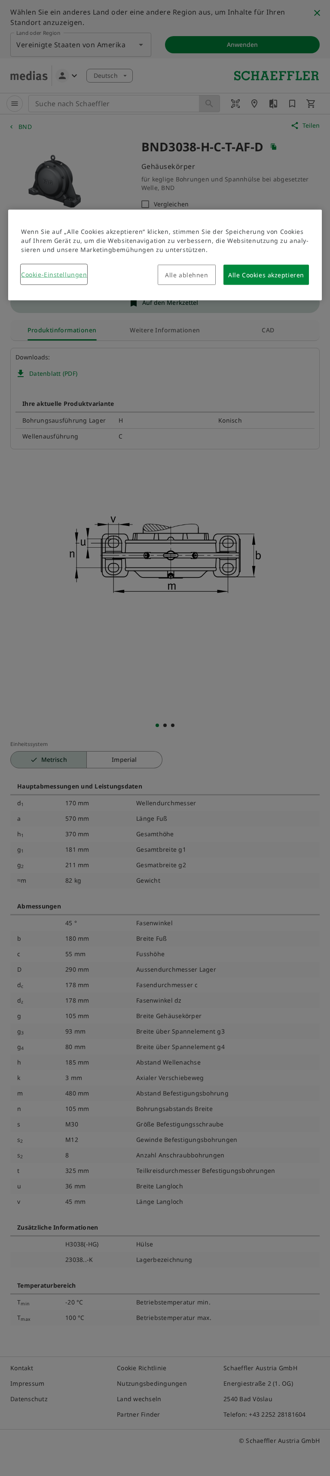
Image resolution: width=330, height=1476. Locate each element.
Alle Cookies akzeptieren (266, 275)
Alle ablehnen (186, 275)
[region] (165, 255)
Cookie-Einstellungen (54, 274)
